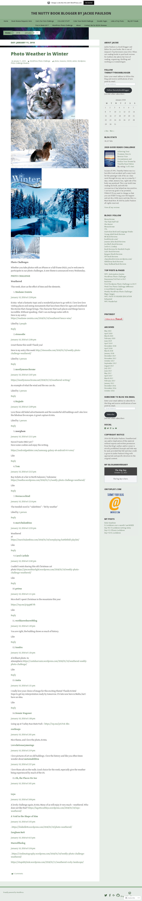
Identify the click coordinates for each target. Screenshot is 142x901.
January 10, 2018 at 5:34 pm (23, 848)
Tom (17, 466)
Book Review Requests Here (21, 21)
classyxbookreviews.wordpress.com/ (118, 259)
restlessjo (16, 729)
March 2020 (108, 336)
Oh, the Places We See (26, 778)
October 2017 (109, 361)
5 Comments (18, 874)
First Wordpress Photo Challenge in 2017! (120, 284)
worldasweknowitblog (26, 620)
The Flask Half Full (111, 222)
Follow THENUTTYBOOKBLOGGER (117, 71)
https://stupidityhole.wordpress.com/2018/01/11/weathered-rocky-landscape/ (47, 862)
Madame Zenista (23, 292)
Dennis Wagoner (23, 713)
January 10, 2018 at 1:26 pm (23, 653)
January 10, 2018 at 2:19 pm (23, 750)
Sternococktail (22, 496)
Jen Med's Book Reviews (113, 244)
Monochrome (109, 219)
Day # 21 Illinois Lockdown (114, 530)
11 (120, 112)
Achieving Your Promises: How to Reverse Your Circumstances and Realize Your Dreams (125, 157)
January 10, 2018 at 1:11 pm (23, 594)
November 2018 (110, 346)
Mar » (112, 131)
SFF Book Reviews (111, 257)
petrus (18, 588)
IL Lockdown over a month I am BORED (119, 525)
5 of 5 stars (130, 167)
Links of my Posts (117, 21)
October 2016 (109, 391)
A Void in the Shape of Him (24, 816)
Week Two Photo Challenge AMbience (118, 287)
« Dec (106, 131)
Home (6, 21)
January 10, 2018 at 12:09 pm (23, 407)
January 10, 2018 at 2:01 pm (23, 734)
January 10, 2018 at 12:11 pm (23, 436)
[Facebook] (105, 428)
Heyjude (19, 401)
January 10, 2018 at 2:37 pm (23, 764)
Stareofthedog (18, 843)
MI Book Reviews (110, 237)
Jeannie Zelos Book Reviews (114, 242)
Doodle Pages (102, 21)
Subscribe (110, 414)
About (78, 25)
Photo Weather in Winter (39, 54)
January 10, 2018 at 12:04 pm (23, 297)
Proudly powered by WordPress (13, 892)
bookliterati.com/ (111, 239)
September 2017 (110, 363)
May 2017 (107, 373)
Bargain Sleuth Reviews (113, 254)
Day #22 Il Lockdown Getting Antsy (117, 528)
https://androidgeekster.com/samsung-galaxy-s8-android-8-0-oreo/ (42, 450)
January (28, 33)
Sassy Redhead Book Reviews (115, 264)
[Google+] (113, 895)
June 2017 (108, 371)
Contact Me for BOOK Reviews (95, 25)
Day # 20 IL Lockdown (112, 533)
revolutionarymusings (23, 745)
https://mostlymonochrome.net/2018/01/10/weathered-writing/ (40, 380)
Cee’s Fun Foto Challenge (45, 21)
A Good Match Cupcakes (113, 289)
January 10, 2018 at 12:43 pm (23, 561)
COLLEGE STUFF (64, 21)
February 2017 (109, 381)
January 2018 (109, 353)
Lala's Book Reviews (111, 252)
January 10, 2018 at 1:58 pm (23, 718)
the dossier (108, 224)
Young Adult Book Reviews (114, 234)
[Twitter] (108, 428)
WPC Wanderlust (110, 302)
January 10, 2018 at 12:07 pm (23, 375)
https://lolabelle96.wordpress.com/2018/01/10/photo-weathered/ (42, 827)
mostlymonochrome (25, 369)
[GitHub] (118, 895)
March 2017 (108, 378)
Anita (18, 680)
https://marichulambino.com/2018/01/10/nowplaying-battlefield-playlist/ (45, 540)
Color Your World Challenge (83, 21)
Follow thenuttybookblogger (118, 90)
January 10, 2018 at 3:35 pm (23, 822)
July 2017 (107, 368)
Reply (13, 329)
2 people (23, 323)
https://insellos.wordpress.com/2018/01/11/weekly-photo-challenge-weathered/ (48, 480)
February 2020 (109, 338)
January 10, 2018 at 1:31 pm (23, 685)
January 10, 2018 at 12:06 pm (23, 339)
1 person (23, 359)
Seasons (63, 61)
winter (74, 61)
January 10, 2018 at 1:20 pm (23, 626)
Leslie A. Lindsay (110, 247)
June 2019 (108, 341)
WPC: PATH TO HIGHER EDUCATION (118, 297)
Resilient (107, 282)
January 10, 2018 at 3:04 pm (23, 799)
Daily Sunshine (110, 523)
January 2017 (109, 383)
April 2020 (108, 334)
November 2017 (110, 358)
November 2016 (110, 388)
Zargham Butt (18, 832)
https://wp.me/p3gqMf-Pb (23, 604)
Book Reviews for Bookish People (117, 249)
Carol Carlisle (22, 556)
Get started (88, 3)
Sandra (19, 647)
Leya (13, 794)
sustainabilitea (31, 759)
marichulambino (23, 523)
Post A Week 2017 (42, 25)
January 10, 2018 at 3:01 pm (23, 783)
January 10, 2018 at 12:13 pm (23, 472)
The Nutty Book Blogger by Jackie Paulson (71, 13)
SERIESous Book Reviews (113, 262)
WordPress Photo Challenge (62, 25)
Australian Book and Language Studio (118, 232)
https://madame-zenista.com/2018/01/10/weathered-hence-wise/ (41, 318)
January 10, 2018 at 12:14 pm (23, 501)
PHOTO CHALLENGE (20, 276)
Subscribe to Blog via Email (119, 397)
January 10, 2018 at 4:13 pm (23, 838)
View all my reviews (111, 207)
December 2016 (110, 386)
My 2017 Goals (133, 21)
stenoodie (20, 334)
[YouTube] (116, 428)
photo (57, 61)
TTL (105, 229)
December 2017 (110, 356)
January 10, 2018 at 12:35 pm (23, 528)
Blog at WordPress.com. (130, 896)
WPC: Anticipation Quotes (114, 274)
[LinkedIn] (113, 428)
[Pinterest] (110, 428)
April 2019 (108, 343)
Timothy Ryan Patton (125, 164)
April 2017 (108, 376)
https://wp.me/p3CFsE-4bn (56, 724)
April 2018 (108, 348)
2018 (18, 33)
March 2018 (108, 351)
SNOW (69, 61)
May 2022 (107, 331)
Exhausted (108, 299)
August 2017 (109, 366)
